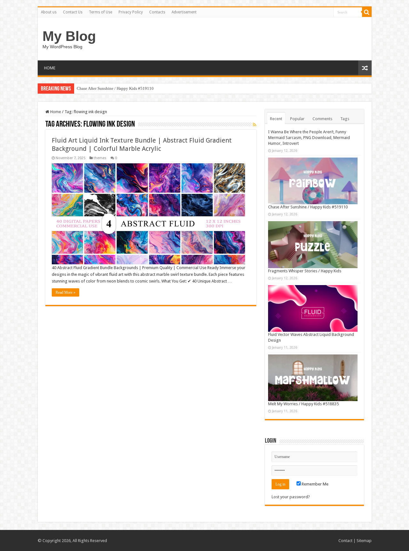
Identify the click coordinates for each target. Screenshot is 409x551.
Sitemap (364, 540)
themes (100, 158)
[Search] (367, 12)
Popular (297, 118)
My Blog (69, 36)
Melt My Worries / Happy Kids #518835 (303, 403)
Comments (322, 118)
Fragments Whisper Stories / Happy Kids (304, 270)
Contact (345, 540)
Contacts (157, 12)
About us (49, 12)
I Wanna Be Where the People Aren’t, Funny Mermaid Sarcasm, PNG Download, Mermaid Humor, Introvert (309, 137)
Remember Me (314, 484)
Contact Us (72, 12)
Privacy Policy (131, 12)
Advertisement (184, 12)
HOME (49, 68)
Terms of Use (100, 12)
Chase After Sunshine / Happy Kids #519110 (115, 88)
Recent (276, 118)
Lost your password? (291, 496)
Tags (344, 118)
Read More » (65, 292)
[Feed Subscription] (254, 124)
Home (55, 111)
